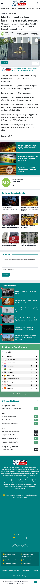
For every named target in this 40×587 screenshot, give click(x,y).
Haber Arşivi (27, 563)
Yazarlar (35, 570)
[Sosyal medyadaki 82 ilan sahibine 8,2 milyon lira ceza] (30, 237)
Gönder (5, 274)
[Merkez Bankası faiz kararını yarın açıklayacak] (20, 48)
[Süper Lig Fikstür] (37, 401)
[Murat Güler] (6, 182)
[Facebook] (13, 545)
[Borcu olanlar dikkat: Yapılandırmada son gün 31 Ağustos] (10, 219)
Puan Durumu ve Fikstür (12, 560)
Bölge (14, 8)
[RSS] (26, 545)
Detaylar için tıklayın (20, 394)
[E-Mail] (13, 185)
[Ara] (37, 3)
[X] (16, 545)
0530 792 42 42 (21, 534)
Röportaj (30, 8)
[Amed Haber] (19, 2)
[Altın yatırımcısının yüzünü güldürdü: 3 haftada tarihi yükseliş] (30, 201)
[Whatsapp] (23, 545)
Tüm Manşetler (27, 560)
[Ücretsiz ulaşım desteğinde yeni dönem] (10, 201)
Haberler (4, 13)
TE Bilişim (24, 576)
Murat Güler (16, 181)
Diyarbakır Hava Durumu (9, 555)
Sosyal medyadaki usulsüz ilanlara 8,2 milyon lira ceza (10, 245)
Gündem (21, 8)
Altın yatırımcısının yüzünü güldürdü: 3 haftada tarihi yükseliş (29, 209)
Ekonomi (12, 13)
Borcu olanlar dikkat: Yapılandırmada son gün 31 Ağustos (10, 227)
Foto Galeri (26, 570)
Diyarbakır (5, 8)
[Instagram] (20, 545)
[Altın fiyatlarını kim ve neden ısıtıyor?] (30, 219)
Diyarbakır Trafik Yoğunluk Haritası (27, 555)
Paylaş (5, 62)
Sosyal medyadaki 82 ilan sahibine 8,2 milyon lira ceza (29, 245)
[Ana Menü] (2, 3)
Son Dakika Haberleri (11, 563)
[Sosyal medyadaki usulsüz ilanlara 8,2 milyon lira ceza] (10, 237)
